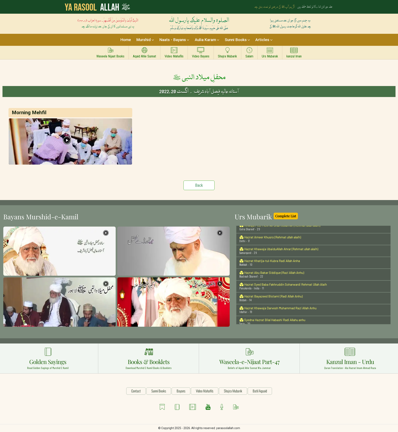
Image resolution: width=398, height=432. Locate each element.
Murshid (143, 39)
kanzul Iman (294, 56)
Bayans (181, 390)
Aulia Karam (205, 39)
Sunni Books (236, 39)
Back (199, 185)
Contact (136, 390)
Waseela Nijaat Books (110, 56)
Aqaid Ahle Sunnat (144, 56)
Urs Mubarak (270, 56)
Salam (249, 56)
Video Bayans (200, 56)
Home (125, 39)
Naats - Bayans (172, 39)
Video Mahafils (174, 56)
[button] (59, 251)
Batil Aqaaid (260, 390)
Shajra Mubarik (227, 56)
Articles (262, 39)
